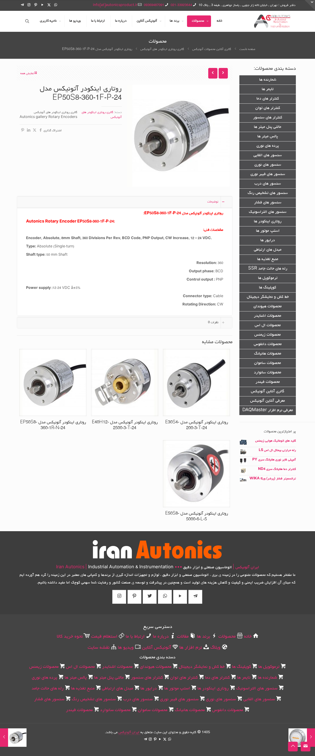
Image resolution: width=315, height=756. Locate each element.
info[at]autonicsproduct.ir (115, 5)
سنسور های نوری (267, 165)
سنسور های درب (267, 184)
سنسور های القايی (267, 155)
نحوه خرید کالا (70, 636)
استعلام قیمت (103, 636)
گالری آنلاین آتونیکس (267, 391)
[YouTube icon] (42, 5)
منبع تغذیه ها (267, 259)
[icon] (22, 5)
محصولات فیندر (268, 382)
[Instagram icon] (29, 5)
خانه (247, 636)
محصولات (226, 636)
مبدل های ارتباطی (268, 250)
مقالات (182, 636)
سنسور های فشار (267, 202)
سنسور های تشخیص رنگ (268, 193)
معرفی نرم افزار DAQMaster (267, 410)
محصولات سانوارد (267, 372)
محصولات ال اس (268, 325)
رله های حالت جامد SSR (267, 269)
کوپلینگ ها (267, 287)
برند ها (203, 636)
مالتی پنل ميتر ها (267, 127)
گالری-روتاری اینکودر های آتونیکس (162, 49)
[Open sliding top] (310, 5)
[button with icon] (195, 597)
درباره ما (160, 636)
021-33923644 (181, 5)
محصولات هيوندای (267, 306)
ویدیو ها (125, 648)
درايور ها (267, 240)
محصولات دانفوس (268, 344)
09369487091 (154, 5)
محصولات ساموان (267, 363)
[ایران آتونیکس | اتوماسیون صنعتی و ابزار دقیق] (272, 21)
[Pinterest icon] (35, 5)
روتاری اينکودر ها (268, 221)
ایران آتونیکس (129, 732)
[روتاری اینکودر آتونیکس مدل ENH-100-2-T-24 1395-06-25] (311, 737)
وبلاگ (214, 648)
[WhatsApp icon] (55, 5)
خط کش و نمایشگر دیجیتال (268, 297)
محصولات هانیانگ (267, 354)
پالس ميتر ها (267, 136)
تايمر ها (267, 89)
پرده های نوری (267, 146)
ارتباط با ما (134, 636)
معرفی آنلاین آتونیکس (267, 401)
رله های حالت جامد (48, 688)
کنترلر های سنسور (267, 117)
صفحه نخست (247, 49)
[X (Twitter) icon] (49, 5)
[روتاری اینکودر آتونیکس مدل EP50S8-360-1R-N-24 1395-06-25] (4, 737)
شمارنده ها (267, 80)
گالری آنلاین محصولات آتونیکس (211, 49)
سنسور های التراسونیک (267, 212)
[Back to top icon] (293, 746)
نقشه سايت (99, 648)
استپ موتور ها (267, 231)
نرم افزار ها (190, 648)
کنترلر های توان (267, 108)
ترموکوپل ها (267, 278)
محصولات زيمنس (267, 335)
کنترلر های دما (267, 99)
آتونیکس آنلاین (156, 648)
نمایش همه (27, 73)
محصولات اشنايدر (267, 316)
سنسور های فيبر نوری (267, 174)
